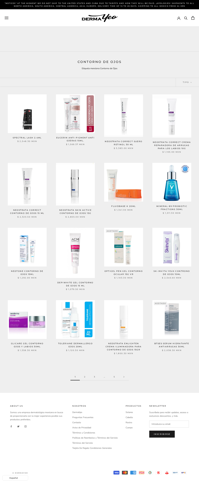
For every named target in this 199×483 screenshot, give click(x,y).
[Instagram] (25, 426)
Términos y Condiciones (83, 432)
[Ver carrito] (192, 18)
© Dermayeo (20, 473)
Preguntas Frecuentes (82, 417)
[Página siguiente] (124, 376)
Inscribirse (162, 434)
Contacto (76, 422)
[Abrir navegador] (6, 18)
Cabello (129, 417)
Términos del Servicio (82, 442)
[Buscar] (185, 18)
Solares (129, 412)
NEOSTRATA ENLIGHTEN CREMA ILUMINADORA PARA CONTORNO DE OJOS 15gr (124, 346)
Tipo (186, 82)
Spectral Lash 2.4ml (27, 138)
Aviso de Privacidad (81, 427)
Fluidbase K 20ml (123, 206)
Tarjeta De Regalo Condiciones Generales (92, 448)
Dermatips (77, 412)
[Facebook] (11, 426)
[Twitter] (18, 426)
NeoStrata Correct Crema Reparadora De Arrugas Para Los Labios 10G (172, 145)
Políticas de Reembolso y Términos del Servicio (95, 437)
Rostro (129, 422)
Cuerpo (129, 427)
